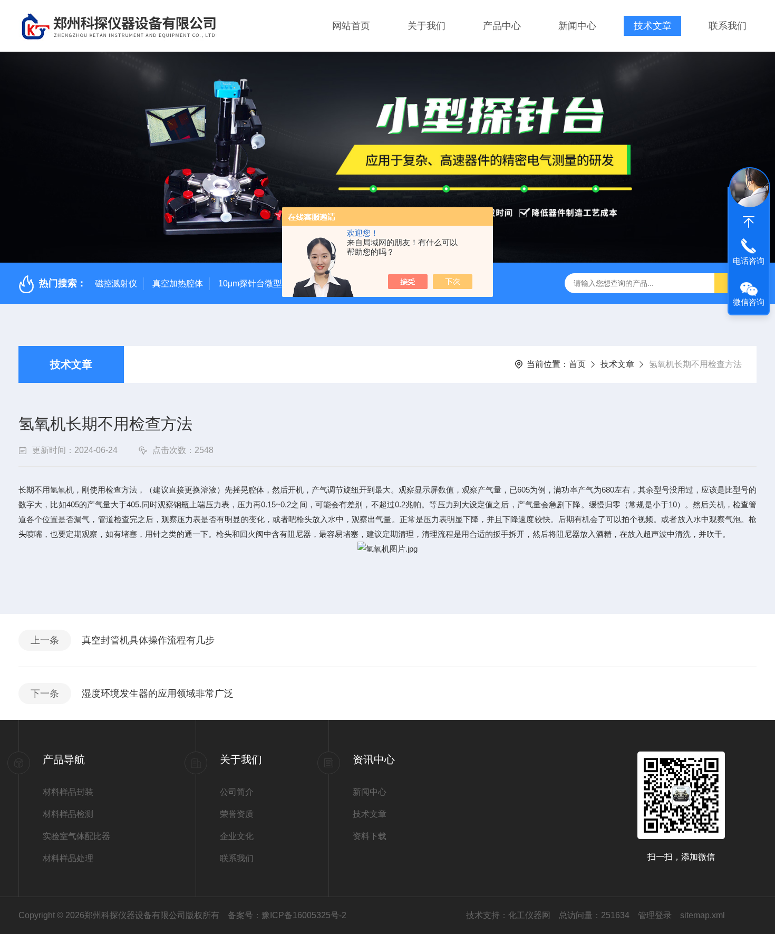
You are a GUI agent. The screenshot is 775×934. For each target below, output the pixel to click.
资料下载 (369, 836)
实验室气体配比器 (76, 836)
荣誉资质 (237, 814)
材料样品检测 (68, 814)
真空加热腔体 (177, 283)
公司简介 (237, 791)
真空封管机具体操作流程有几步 (148, 640)
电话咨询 (748, 260)
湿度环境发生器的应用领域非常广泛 (158, 693)
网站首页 (351, 26)
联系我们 (728, 26)
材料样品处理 (68, 858)
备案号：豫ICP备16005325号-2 (287, 915)
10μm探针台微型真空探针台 (271, 283)
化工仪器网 (529, 915)
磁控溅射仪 (116, 283)
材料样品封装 (68, 791)
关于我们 (426, 26)
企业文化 (237, 836)
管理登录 (655, 915)
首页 (577, 364)
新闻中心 (577, 26)
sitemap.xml (702, 915)
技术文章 (653, 26)
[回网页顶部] (749, 222)
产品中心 (502, 26)
